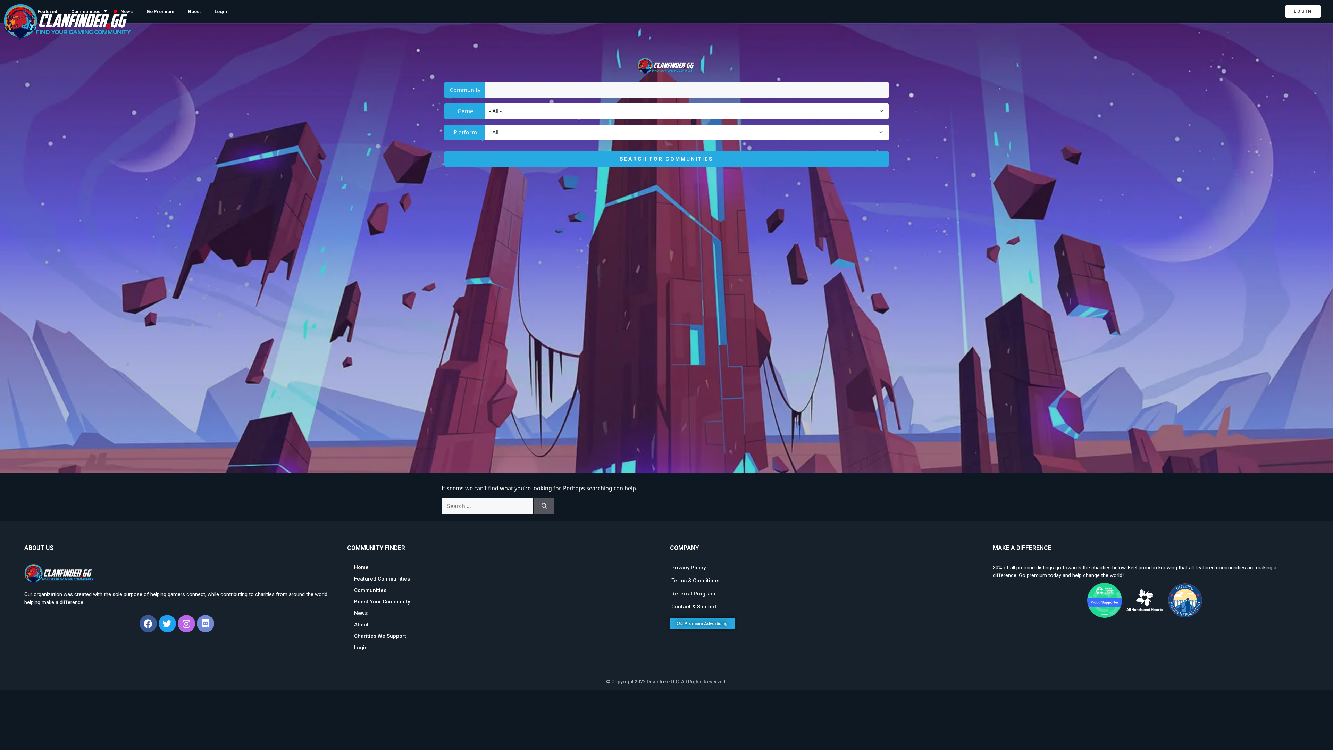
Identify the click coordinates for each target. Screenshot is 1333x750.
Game (465, 111)
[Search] (544, 506)
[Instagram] (186, 623)
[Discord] (205, 623)
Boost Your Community (382, 602)
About (361, 625)
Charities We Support (380, 636)
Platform (465, 132)
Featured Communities (382, 579)
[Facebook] (148, 623)
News (361, 613)
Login (221, 11)
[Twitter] (167, 623)
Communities (370, 590)
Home (361, 567)
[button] (1303, 11)
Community (465, 90)
